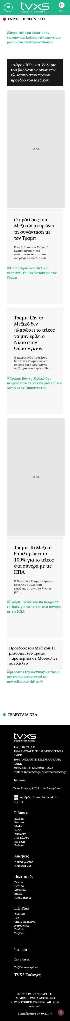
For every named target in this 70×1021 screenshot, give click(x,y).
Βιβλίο (18, 894)
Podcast (19, 845)
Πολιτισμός (23, 877)
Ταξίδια (19, 933)
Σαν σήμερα (22, 960)
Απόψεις (21, 856)
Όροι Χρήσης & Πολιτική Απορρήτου (37, 788)
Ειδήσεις (21, 813)
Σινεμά (18, 882)
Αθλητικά (20, 834)
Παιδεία (19, 929)
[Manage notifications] (61, 1012)
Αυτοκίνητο (21, 926)
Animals (19, 914)
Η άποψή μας (23, 866)
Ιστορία (20, 950)
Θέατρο (19, 886)
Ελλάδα (19, 819)
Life (16, 918)
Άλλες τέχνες (22, 898)
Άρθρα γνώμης (23, 862)
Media (18, 826)
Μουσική (20, 890)
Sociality (46, 1013)
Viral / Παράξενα (24, 922)
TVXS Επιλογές (27, 975)
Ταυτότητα (20, 780)
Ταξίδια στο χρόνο (26, 967)
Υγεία (17, 830)
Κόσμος (19, 822)
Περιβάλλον (21, 838)
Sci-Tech (19, 842)
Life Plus (21, 908)
